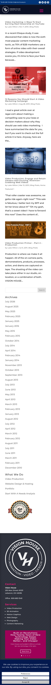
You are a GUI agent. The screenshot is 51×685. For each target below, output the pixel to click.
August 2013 (11, 380)
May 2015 (10, 331)
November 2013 (13, 365)
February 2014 (12, 355)
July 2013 (10, 384)
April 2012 (10, 428)
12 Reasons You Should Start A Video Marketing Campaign (24, 100)
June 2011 (10, 453)
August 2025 (11, 306)
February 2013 (12, 409)
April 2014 (10, 350)
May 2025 (10, 311)
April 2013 (10, 399)
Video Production (14, 479)
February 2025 (12, 316)
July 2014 (10, 345)
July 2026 (10, 301)
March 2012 (11, 433)
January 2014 (12, 360)
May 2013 (10, 394)
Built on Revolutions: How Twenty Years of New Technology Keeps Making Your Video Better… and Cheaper (26, 637)
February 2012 (12, 438)
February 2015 (12, 336)
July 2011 (9, 448)
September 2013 (13, 375)
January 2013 (12, 414)
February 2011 (12, 463)
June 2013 (10, 389)
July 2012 (10, 424)
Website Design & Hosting (19, 484)
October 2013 (12, 370)
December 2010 (13, 467)
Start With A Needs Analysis (20, 493)
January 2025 (12, 321)
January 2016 (12, 326)
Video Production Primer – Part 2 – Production (23, 244)
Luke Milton (13, 27)
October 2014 (12, 340)
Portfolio (9, 488)
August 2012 (11, 419)
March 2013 (11, 404)
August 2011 (11, 443)
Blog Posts (34, 27)
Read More (25, 651)
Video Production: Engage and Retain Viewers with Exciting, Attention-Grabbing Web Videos (25, 180)
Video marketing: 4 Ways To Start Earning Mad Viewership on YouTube (24, 23)
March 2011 (11, 458)
